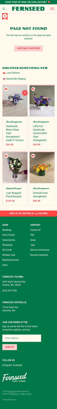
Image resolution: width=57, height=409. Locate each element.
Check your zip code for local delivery (26, 2)
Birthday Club (8, 254)
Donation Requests (39, 254)
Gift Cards (7, 249)
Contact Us (35, 229)
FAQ (32, 235)
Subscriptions (8, 239)
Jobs (32, 245)
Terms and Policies (9, 400)
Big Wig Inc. (15, 394)
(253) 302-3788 (9, 290)
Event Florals (8, 235)
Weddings (7, 229)
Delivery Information (39, 249)
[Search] (4, 9)
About (33, 239)
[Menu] (52, 9)
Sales (4, 264)
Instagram (7, 365)
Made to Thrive (26, 394)
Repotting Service (10, 260)
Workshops (7, 245)
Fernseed (11, 391)
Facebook (17, 365)
